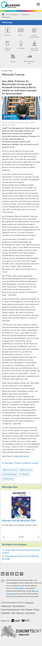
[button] (2, 573)
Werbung (20, 613)
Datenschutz (6, 606)
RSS (13, 613)
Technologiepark (11, 14)
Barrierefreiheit (19, 606)
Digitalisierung (25, 470)
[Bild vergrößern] (21, 108)
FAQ (22, 610)
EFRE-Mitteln (19, 588)
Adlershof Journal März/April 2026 (19, 521)
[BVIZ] (25, 621)
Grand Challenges (10, 474)
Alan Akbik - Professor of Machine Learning (21, 463)
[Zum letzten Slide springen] (3, 537)
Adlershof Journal (10, 470)
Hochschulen (8, 479)
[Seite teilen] (21, 573)
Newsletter (6, 613)
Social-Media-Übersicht (11, 610)
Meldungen (6, 17)
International (30, 613)
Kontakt (29, 610)
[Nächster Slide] (38, 537)
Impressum (29, 603)
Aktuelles (25, 14)
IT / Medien (24, 474)
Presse (36, 610)
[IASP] (15, 621)
